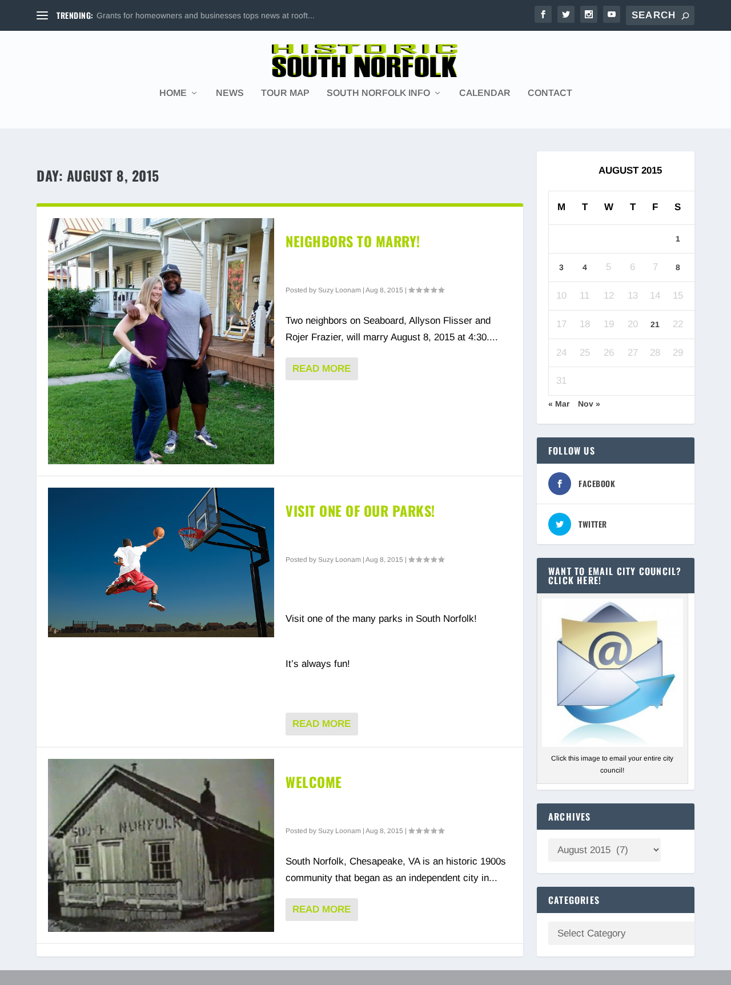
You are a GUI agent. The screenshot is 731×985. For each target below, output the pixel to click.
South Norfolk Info (378, 93)
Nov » (589, 403)
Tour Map (285, 93)
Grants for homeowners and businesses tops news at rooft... (206, 15)
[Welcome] (161, 845)
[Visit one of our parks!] (161, 562)
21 (655, 324)
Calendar (485, 93)
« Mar (558, 403)
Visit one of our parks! (360, 510)
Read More (321, 368)
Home (173, 93)
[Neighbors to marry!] (161, 341)
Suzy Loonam (339, 290)
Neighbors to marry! (353, 241)
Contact (550, 93)
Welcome (314, 781)
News (230, 93)
